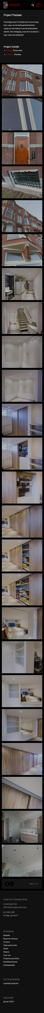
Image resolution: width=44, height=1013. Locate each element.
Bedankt (6, 935)
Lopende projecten (10, 983)
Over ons (7, 955)
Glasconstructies (10, 945)
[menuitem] (31, 5)
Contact (6, 942)
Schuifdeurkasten (10, 962)
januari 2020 (8, 1001)
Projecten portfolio (11, 958)
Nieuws (6, 952)
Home (5, 948)
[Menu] (37, 5)
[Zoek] (31, 5)
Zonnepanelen (9, 965)
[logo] (18, 5)
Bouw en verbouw (10, 938)
